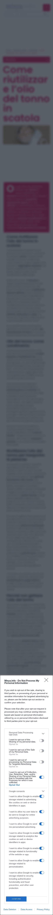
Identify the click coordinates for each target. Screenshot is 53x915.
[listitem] (26, 734)
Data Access (26, 909)
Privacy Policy (43, 909)
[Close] (47, 681)
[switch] (41, 740)
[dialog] (26, 795)
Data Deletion (10, 909)
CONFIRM (16, 899)
